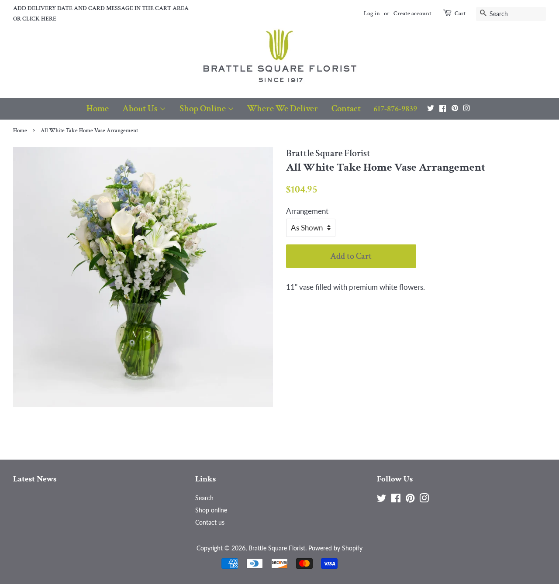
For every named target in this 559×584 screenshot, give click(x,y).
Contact (346, 108)
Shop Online (203, 108)
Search (204, 498)
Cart (460, 13)
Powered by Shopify (335, 548)
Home (97, 108)
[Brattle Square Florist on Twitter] (430, 108)
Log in (372, 13)
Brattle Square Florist (276, 548)
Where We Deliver (282, 108)
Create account (412, 13)
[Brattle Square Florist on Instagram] (466, 108)
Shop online (211, 510)
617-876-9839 (395, 108)
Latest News (34, 479)
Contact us (209, 522)
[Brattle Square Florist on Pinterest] (455, 108)
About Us (140, 108)
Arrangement (307, 211)
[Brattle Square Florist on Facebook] (442, 108)
